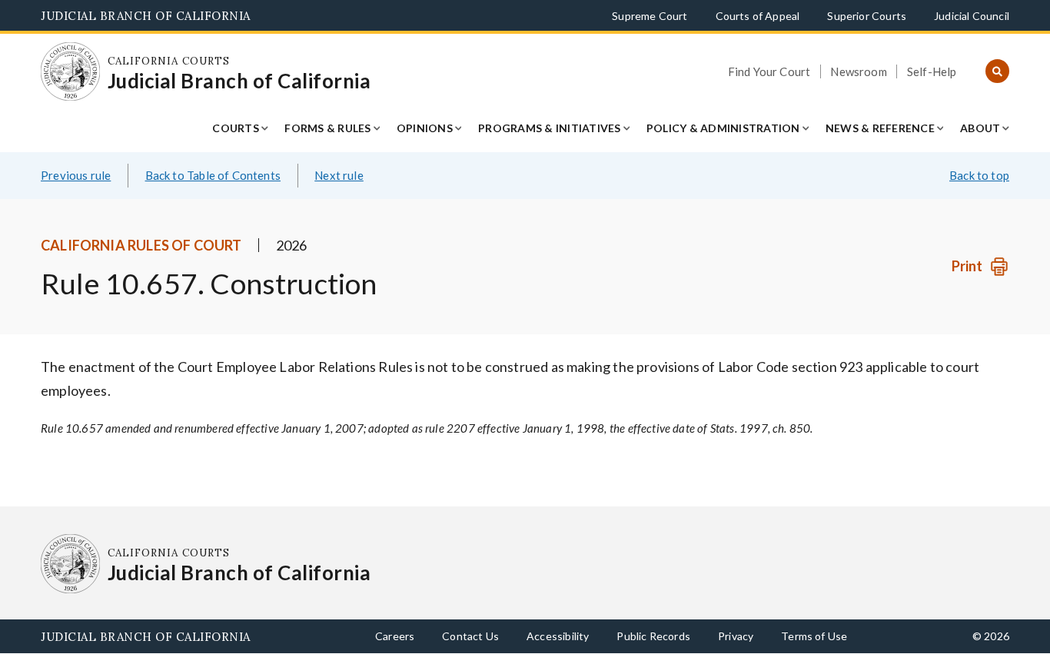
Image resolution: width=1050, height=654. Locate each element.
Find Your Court (769, 71)
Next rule (339, 175)
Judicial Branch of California (146, 15)
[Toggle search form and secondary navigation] (997, 71)
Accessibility (558, 635)
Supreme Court (649, 15)
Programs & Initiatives (549, 127)
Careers (394, 635)
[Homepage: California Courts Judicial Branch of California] (70, 71)
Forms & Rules (327, 127)
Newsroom (858, 71)
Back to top (979, 175)
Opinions (425, 127)
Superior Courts (866, 15)
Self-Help (932, 71)
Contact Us (470, 635)
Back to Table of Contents (213, 175)
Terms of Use (814, 635)
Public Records (653, 635)
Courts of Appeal (758, 15)
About (980, 127)
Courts (235, 127)
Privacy (735, 635)
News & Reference (880, 127)
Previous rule (76, 175)
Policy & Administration (723, 127)
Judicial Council (971, 15)
